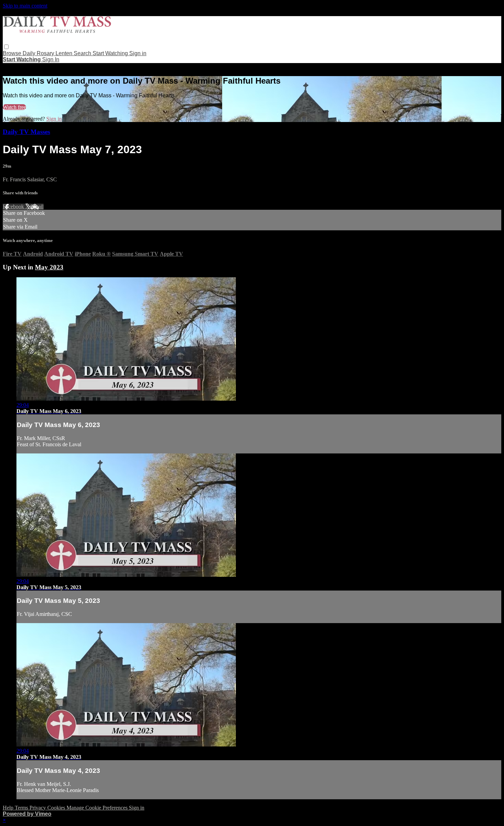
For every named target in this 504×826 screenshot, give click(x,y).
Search (83, 53)
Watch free (14, 107)
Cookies (57, 808)
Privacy (38, 808)
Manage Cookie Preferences (98, 808)
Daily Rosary (39, 53)
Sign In (50, 59)
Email (37, 206)
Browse (13, 53)
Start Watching (111, 53)
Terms (22, 808)
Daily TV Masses (26, 131)
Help (9, 808)
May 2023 (49, 267)
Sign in (137, 53)
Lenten (65, 53)
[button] (6, 47)
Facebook (14, 206)
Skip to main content (25, 6)
